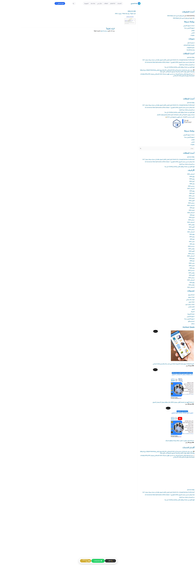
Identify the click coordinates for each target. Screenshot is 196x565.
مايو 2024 (192, 207)
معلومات (192, 35)
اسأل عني (99, 3)
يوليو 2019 (192, 282)
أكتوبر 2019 (191, 275)
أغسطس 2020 (190, 256)
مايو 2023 (192, 215)
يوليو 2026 (191, 176)
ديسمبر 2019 (191, 270)
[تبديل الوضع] (74, 3)
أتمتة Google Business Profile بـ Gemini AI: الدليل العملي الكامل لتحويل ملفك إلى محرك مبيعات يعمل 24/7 (168, 60)
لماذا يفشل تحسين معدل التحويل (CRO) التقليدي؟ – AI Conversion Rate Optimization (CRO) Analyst (169, 62)
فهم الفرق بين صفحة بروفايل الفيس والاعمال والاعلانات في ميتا (179, 67)
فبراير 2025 (191, 198)
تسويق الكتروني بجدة (189, 28)
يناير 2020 (192, 268)
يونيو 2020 (191, 258)
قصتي (192, 32)
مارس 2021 (191, 241)
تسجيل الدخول (190, 42)
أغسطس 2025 (190, 188)
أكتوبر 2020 (191, 251)
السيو (193, 309)
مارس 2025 (191, 195)
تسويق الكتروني (190, 316)
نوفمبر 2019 (191, 273)
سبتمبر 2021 (191, 229)
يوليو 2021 (192, 234)
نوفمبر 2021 (191, 224)
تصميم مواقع (191, 321)
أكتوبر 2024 (191, 200)
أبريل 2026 (191, 181)
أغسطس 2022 (190, 222)
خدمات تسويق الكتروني (188, 25)
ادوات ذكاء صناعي (190, 299)
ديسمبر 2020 (191, 246)
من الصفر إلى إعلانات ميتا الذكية (186, 64)
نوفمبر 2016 (191, 285)
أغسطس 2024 (190, 205)
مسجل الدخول (104, 31)
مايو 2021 (192, 239)
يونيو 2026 (191, 179)
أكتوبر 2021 (191, 227)
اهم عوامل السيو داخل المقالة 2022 (175, 15)
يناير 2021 (192, 244)
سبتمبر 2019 (191, 277)
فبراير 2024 (191, 210)
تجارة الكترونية (191, 314)
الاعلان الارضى (191, 306)
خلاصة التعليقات (190, 47)
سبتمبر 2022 (191, 220)
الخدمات (119, 3)
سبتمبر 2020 (191, 253)
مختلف (192, 323)
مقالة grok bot (190, 57)
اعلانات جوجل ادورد (189, 304)
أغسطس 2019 (190, 280)
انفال (193, 18)
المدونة (192, 311)
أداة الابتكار (112, 3)
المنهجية (86, 3)
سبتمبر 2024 (191, 203)
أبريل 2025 (191, 193)
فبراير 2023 (191, 217)
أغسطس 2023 (190, 212)
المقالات (106, 3)
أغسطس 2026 (190, 174)
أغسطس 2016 (190, 287)
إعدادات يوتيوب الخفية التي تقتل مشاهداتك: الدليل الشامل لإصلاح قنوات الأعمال (175, 114)
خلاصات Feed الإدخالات (189, 45)
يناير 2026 (192, 183)
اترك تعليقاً (133, 13)
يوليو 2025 (191, 191)
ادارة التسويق (191, 294)
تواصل (192, 30)
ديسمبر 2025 (191, 186)
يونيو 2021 (191, 236)
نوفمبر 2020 (191, 248)
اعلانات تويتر (191, 302)
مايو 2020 (192, 260)
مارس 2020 (191, 263)
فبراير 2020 (191, 265)
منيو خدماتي (61, 3)
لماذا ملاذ (93, 3)
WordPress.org (190, 50)
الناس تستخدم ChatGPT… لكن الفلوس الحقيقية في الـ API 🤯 (179, 117)
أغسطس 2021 (190, 232)
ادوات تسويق (191, 297)
